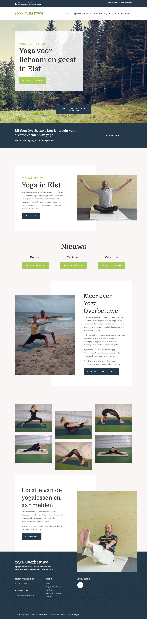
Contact (128, 13)
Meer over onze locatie (101, 371)
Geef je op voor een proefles (119, 2)
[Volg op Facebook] (80, 585)
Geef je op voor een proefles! (73, 109)
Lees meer (31, 216)
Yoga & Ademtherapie (81, 13)
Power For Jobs (74, 614)
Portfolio (98, 13)
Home (67, 13)
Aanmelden (112, 135)
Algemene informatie (113, 13)
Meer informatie (33, 80)
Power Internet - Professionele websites (51, 614)
